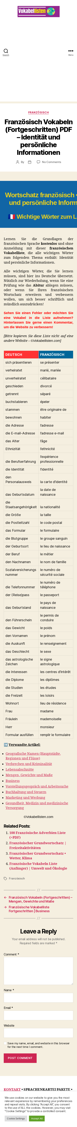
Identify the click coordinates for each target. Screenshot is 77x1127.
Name (9, 990)
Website (9, 1025)
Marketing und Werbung (25, 798)
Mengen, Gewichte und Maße (29, 775)
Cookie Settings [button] (16, 1118)
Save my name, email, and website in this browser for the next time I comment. (38, 1045)
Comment (11, 954)
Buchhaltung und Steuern (26, 792)
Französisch (38, 112)
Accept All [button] (36, 1118)
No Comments (51, 162)
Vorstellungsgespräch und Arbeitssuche (37, 786)
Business (13, 781)
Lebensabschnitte (20, 769)
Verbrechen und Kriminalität (29, 764)
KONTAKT (12, 1090)
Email (8, 1008)
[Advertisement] (38, 63)
